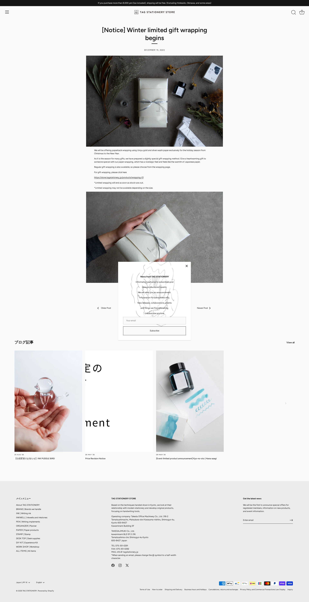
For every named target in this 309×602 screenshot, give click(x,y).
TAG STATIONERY (30, 591)
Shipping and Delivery (173, 589)
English (39, 582)
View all (290, 342)
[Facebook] (113, 565)
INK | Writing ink (23, 513)
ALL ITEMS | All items (26, 551)
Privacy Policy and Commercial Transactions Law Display (262, 589)
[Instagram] (120, 565)
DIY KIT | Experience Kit (27, 542)
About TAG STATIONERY (28, 505)
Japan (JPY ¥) (21, 582)
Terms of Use (145, 589)
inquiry (290, 589)
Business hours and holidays (195, 589)
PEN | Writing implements (28, 521)
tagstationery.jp (130, 552)
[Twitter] (127, 565)
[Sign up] (291, 520)
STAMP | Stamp (23, 534)
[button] (23, 403)
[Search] (293, 12)
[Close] (186, 265)
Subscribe (154, 330)
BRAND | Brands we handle (28, 509)
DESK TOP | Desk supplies (28, 538)
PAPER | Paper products (27, 530)
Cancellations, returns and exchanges (223, 589)
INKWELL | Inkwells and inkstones (31, 517)
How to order (157, 589)
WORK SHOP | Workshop (27, 546)
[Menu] (7, 12)
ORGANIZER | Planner (26, 525)
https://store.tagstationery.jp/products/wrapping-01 (119, 177)
